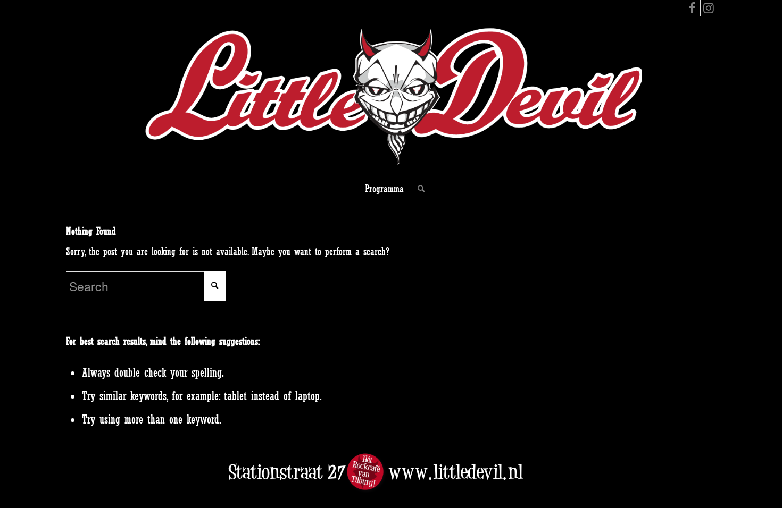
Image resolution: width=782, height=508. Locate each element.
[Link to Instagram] (709, 8)
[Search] (418, 188)
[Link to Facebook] (692, 8)
